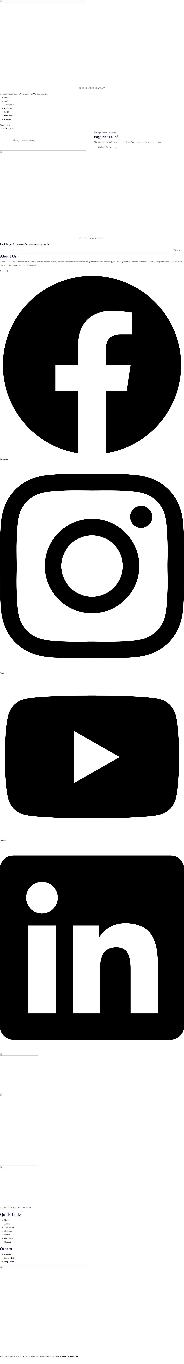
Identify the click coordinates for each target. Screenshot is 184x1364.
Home (2, 94)
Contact (45, 94)
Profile (30, 94)
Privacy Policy (10, 1258)
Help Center (9, 1261)
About (7, 94)
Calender (24, 94)
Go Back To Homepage (108, 147)
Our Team (37, 94)
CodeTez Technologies (68, 1356)
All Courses (15, 94)
